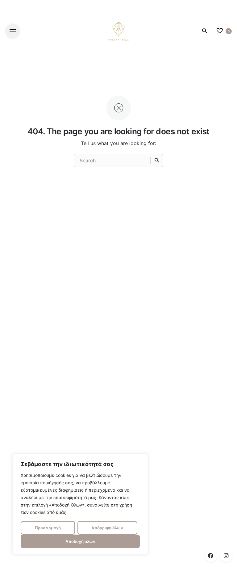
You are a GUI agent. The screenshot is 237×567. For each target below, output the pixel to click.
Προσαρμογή (48, 527)
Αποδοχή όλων (80, 541)
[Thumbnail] (118, 31)
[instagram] (226, 556)
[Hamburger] (12, 31)
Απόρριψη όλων (107, 527)
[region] (80, 504)
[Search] (156, 160)
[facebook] (211, 556)
